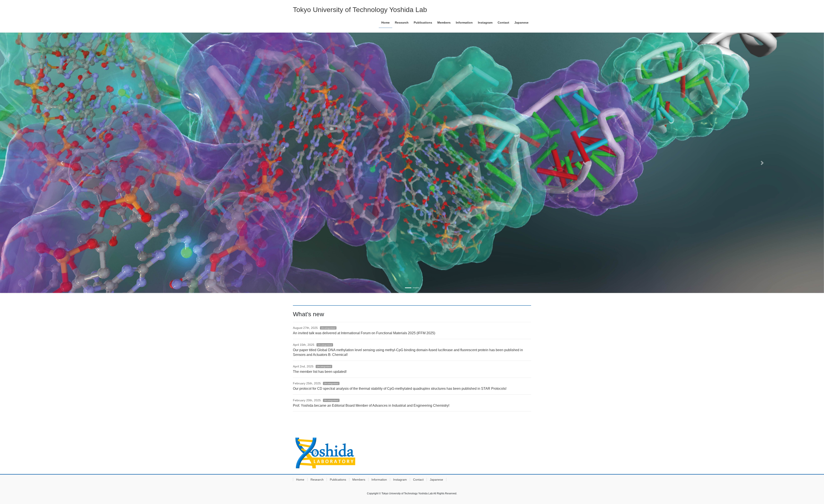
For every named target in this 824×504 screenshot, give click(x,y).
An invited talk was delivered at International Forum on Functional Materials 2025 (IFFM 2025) (364, 333)
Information (379, 479)
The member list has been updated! (320, 371)
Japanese (436, 479)
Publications (338, 479)
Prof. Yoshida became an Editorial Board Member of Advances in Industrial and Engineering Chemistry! (371, 405)
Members (358, 479)
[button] (62, 163)
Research (317, 479)
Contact (418, 479)
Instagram (400, 479)
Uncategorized (328, 328)
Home (300, 479)
